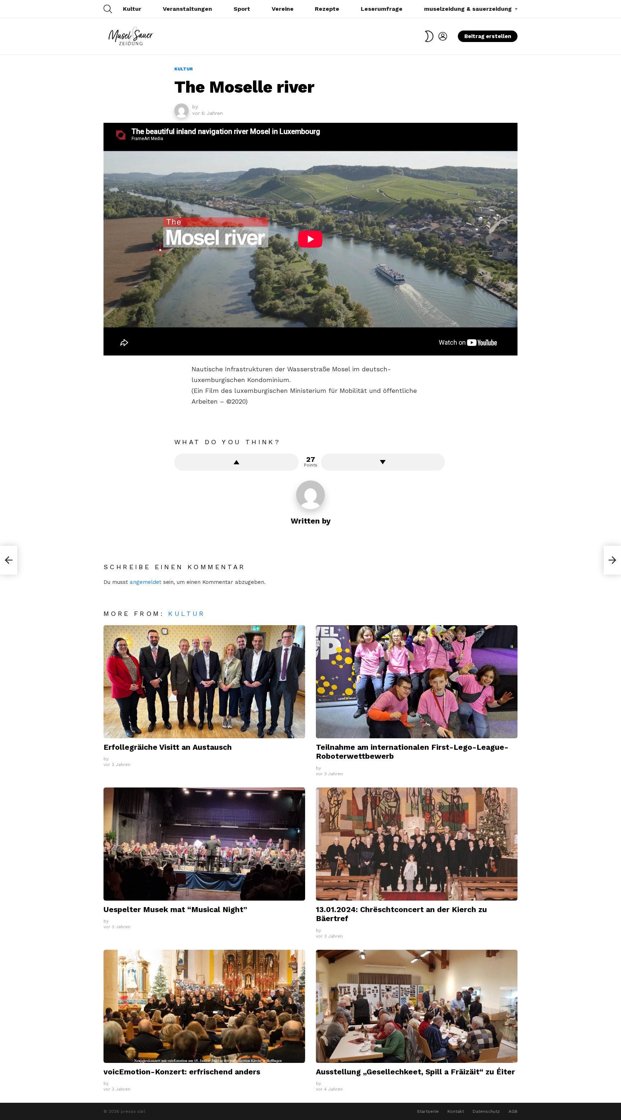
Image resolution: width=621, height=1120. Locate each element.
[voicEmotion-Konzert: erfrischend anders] (204, 1006)
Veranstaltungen (187, 8)
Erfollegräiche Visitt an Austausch (168, 747)
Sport (242, 8)
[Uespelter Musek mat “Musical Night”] (204, 844)
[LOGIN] (442, 36)
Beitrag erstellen (487, 36)
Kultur (132, 8)
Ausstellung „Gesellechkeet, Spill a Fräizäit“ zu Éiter (415, 1071)
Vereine (283, 8)
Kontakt (455, 1111)
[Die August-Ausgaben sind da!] (612, 560)
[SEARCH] (108, 9)
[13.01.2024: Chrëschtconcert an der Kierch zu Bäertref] (417, 844)
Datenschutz (486, 1111)
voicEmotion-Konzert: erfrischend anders (182, 1071)
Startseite (428, 1111)
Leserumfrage (381, 8)
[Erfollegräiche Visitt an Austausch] (204, 681)
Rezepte (327, 8)
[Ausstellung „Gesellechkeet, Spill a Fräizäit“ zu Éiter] (417, 1006)
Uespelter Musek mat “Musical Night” (175, 909)
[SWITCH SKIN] (429, 36)
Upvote (236, 462)
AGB (513, 1111)
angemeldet (145, 582)
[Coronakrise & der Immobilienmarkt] (8, 560)
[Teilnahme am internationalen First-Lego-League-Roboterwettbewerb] (417, 681)
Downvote (383, 462)
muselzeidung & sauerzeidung (468, 8)
